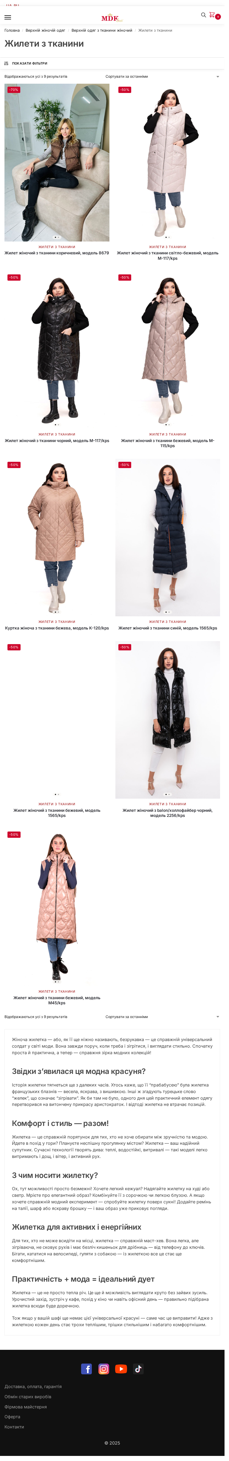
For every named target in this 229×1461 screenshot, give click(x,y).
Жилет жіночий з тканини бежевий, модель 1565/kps (56, 813)
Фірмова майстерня (25, 1407)
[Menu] (13, 17)
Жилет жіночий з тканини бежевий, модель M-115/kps (167, 443)
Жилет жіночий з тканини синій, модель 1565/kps (167, 628)
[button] (213, 15)
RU (16, 5)
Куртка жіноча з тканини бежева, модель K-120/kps (57, 628)
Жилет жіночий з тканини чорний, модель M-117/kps (57, 440)
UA (9, 5)
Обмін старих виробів (27, 1396)
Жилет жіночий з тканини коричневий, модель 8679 (56, 252)
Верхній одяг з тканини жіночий (102, 30)
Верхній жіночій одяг (45, 30)
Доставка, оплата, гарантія (33, 1386)
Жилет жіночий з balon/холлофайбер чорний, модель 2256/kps (168, 813)
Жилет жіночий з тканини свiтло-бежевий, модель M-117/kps (168, 255)
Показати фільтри (29, 63)
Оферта (12, 1416)
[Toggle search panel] (204, 15)
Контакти (14, 1427)
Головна (12, 30)
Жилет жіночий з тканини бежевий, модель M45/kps (56, 1000)
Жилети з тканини (56, 247)
